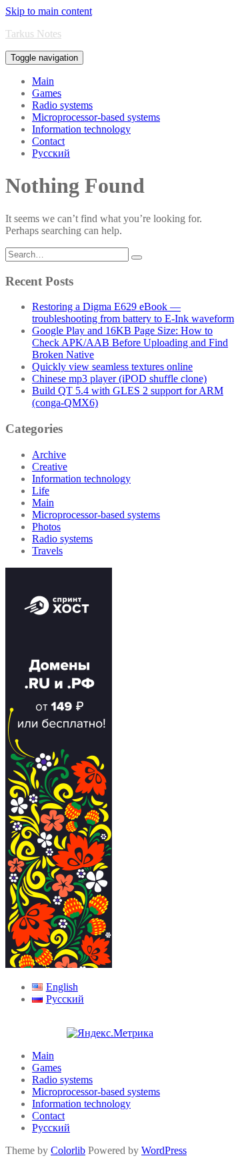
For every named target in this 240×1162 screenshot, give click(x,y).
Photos (46, 526)
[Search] (136, 257)
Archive (49, 454)
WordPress (164, 1150)
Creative (49, 466)
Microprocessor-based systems (96, 117)
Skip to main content (48, 11)
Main (43, 81)
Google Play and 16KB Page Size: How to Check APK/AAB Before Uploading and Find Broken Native (130, 342)
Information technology (81, 129)
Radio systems (62, 105)
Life (40, 490)
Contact (48, 141)
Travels (47, 550)
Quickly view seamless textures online (112, 366)
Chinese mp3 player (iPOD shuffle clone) (119, 378)
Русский (51, 153)
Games (46, 93)
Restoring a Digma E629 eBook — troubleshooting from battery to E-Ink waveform (133, 312)
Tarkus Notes (33, 33)
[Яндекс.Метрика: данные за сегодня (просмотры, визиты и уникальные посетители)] (110, 1033)
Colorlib (68, 1150)
